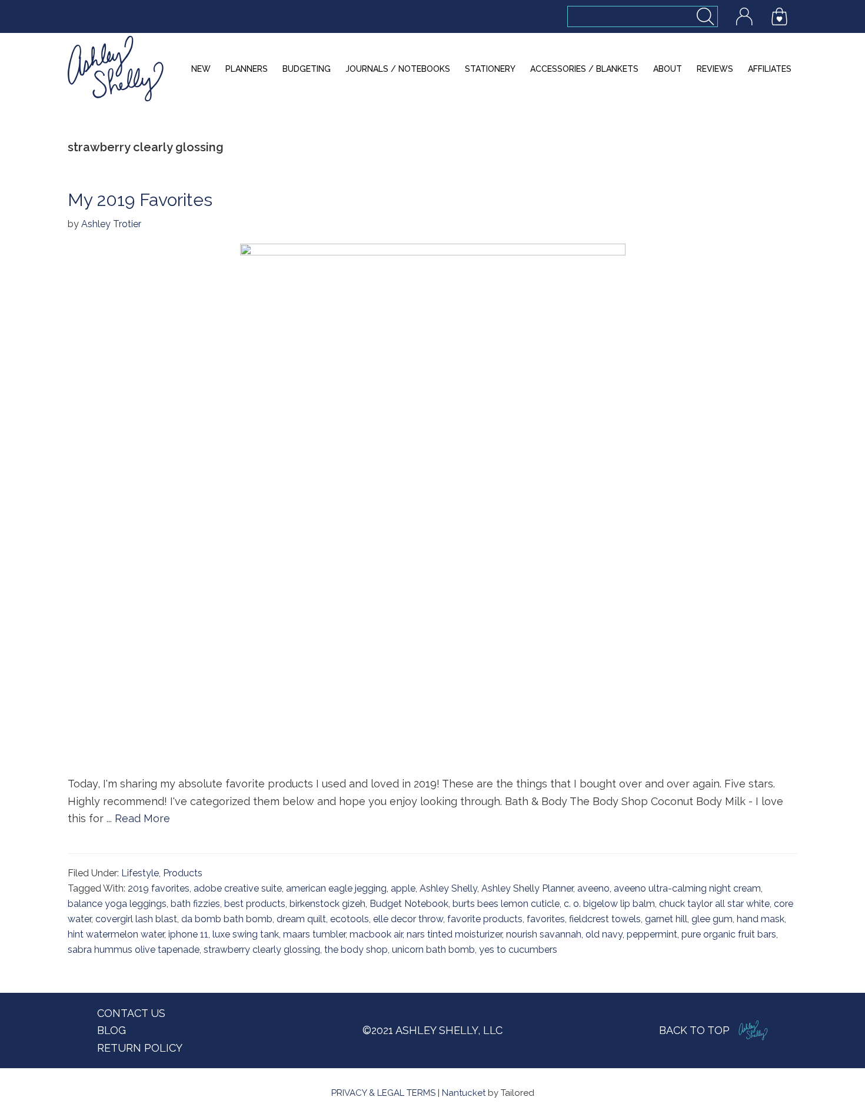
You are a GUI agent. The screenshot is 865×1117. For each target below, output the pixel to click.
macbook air (376, 934)
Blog (111, 1030)
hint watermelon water (116, 934)
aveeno (593, 888)
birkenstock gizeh (327, 903)
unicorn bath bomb (433, 949)
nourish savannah (543, 934)
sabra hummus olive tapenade (133, 949)
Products (182, 873)
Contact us (131, 1013)
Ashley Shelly (448, 888)
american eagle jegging (336, 888)
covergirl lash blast (136, 919)
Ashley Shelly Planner (527, 888)
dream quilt (301, 919)
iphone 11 (188, 934)
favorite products (485, 919)
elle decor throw (408, 919)
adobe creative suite (238, 888)
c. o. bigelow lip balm (609, 903)
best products (254, 903)
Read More (142, 818)
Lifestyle (140, 873)
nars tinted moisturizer (454, 934)
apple (403, 888)
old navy (604, 934)
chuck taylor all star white (714, 903)
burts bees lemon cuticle (506, 903)
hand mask (760, 919)
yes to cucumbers (518, 949)
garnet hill (666, 919)
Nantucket (463, 1093)
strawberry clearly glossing (262, 949)
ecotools (349, 919)
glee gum (712, 919)
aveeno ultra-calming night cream (687, 888)
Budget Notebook (409, 903)
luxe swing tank (245, 934)
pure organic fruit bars (728, 934)
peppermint (652, 934)
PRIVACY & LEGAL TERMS (383, 1093)
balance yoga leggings (117, 903)
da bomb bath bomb (226, 919)
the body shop (356, 949)
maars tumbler (314, 934)
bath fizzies (195, 903)
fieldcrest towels (605, 919)
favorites (546, 919)
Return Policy (139, 1048)
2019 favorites (158, 888)
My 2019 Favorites (140, 200)
